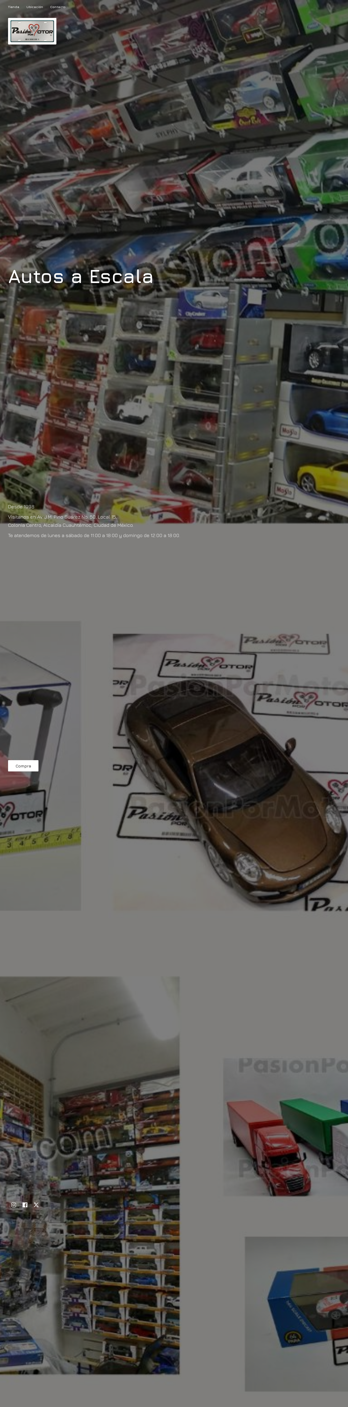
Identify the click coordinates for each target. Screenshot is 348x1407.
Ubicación (34, 7)
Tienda (13, 7)
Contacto (57, 7)
